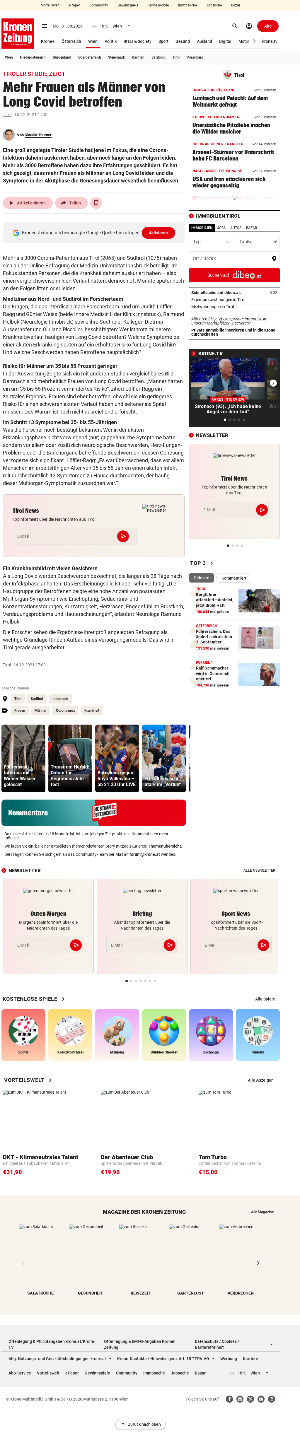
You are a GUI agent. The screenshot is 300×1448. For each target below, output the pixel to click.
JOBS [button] (221, 228)
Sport (163, 41)
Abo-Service (19, 1373)
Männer (41, 710)
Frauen (19, 710)
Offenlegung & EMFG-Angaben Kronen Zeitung (139, 1344)
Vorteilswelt (50, 5)
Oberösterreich (89, 57)
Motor (244, 41)
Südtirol (37, 699)
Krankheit (91, 710)
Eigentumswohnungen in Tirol (234, 300)
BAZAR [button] (251, 228)
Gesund (182, 41)
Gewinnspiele (127, 5)
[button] (254, 41)
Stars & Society (137, 41)
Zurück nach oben (140, 1424)
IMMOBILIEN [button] (201, 228)
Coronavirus (65, 710)
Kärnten (138, 57)
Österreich (71, 41)
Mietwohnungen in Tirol (230, 307)
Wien (93, 41)
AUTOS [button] (235, 228)
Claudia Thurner (38, 135)
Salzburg (158, 57)
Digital (225, 41)
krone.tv (269, 41)
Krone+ (47, 41)
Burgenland (62, 57)
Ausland (204, 41)
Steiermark (116, 57)
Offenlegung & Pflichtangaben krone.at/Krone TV (51, 1344)
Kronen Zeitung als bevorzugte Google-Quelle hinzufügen (95, 232)
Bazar (235, 5)
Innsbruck (60, 699)
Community (98, 5)
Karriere (250, 1358)
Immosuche (187, 5)
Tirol (176, 57)
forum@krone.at (144, 854)
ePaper (74, 5)
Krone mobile (158, 5)
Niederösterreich (33, 57)
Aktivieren (158, 232)
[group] (23, 758)
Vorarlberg (195, 57)
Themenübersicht (164, 846)
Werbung (228, 1358)
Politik (111, 41)
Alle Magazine (262, 1212)
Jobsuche (214, 5)
